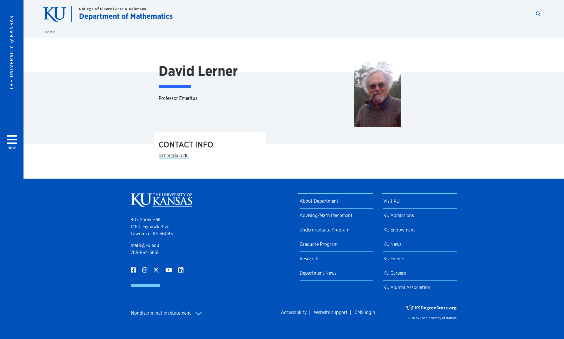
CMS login (365, 312)
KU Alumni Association (406, 287)
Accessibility (294, 312)
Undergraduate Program (324, 230)
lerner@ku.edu (174, 155)
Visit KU (391, 201)
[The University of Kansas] (161, 204)
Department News (318, 273)
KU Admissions (398, 215)
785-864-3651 (144, 252)
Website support (331, 312)
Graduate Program (319, 244)
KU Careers (394, 273)
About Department (319, 201)
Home (50, 32)
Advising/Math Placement (326, 215)
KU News (392, 244)
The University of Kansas (438, 318)
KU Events (393, 259)
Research (309, 259)
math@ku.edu (145, 245)
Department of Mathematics (126, 16)
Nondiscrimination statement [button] (161, 313)
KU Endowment (399, 230)
